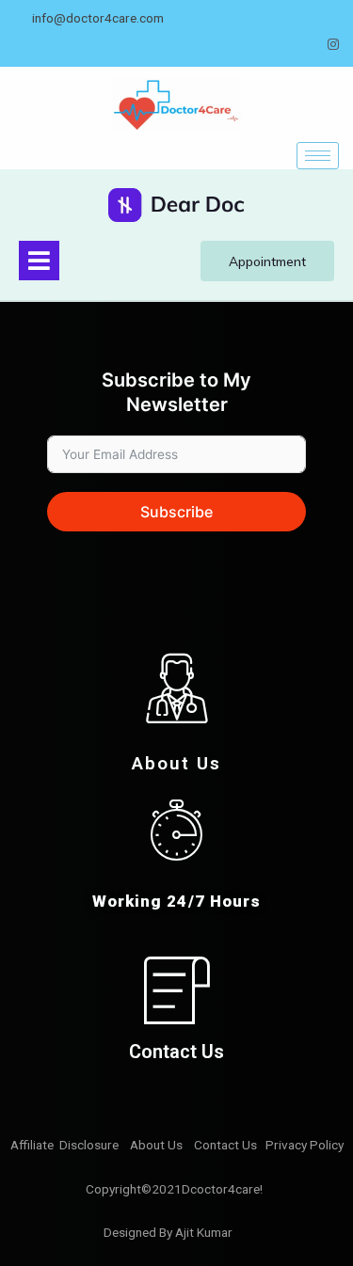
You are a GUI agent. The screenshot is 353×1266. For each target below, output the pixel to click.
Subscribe (176, 511)
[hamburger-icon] (318, 155)
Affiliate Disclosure (66, 1144)
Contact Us (176, 1051)
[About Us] (177, 688)
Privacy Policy (305, 1144)
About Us (176, 763)
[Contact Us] (176, 990)
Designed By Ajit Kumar (168, 1232)
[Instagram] (333, 44)
